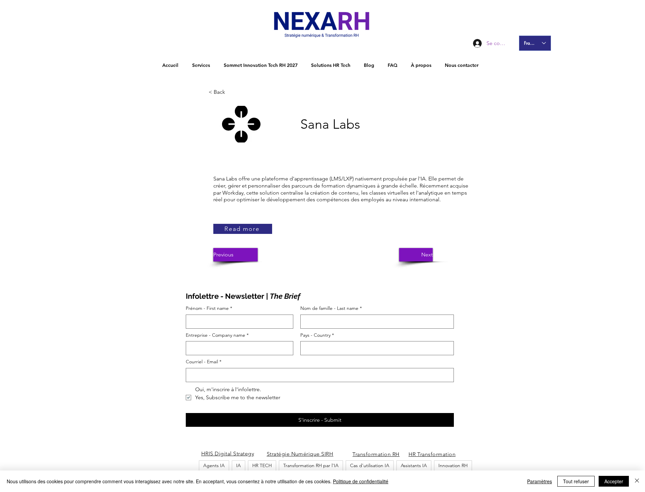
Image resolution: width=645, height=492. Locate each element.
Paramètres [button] (539, 481)
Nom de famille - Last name (331, 308)
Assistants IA (414, 465)
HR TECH (262, 465)
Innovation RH (453, 465)
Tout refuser (576, 481)
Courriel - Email (203, 362)
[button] (231, 92)
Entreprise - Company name (217, 335)
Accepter (613, 481)
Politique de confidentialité (360, 481)
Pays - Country (317, 335)
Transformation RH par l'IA (311, 465)
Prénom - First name (209, 308)
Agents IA (214, 465)
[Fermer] (637, 481)
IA (238, 465)
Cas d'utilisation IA (369, 465)
